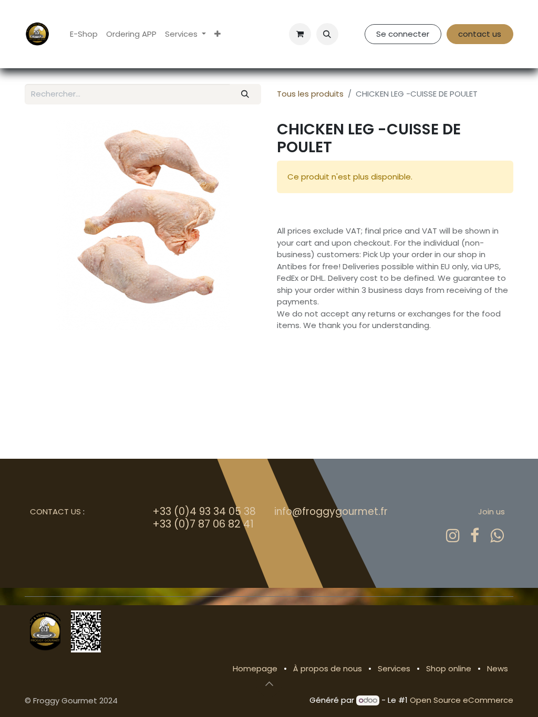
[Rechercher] (245, 94)
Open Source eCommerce (461, 699)
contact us (479, 33)
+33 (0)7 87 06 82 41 (203, 523)
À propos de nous (327, 668)
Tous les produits (310, 93)
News (497, 668)
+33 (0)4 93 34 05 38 (204, 511)
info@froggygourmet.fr (331, 511)
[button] (327, 34)
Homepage (255, 668)
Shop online (448, 668)
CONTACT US (55, 511)
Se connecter (402, 33)
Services (394, 668)
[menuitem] (84, 34)
